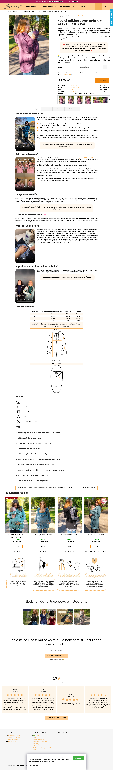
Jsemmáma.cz (13, 739)
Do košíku (103, 80)
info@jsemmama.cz (14, 735)
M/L (95, 552)
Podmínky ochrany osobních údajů (56, 662)
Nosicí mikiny (74, 85)
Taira (72, 89)
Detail (17, 547)
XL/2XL (105, 552)
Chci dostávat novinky (56, 656)
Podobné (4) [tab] (47, 109)
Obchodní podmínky (39, 746)
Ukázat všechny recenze (56, 718)
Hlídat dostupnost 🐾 (66, 74)
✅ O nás (36, 735)
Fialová (78, 87)
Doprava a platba (38, 740)
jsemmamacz (12, 741)
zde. (53, 761)
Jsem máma (103, 73)
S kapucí (73, 91)
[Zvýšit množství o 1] (92, 80)
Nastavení (34, 766)
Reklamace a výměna (40, 742)
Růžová (73, 87)
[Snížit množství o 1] (84, 80)
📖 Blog (35, 737)
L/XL (99, 552)
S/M (91, 552)
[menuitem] (32, 6)
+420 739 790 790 (14, 737)
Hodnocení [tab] (58, 109)
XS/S (86, 552)
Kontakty (36, 744)
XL (46, 552)
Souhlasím (79, 758)
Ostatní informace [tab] (72, 109)
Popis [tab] (36, 109)
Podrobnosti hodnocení (82, 16)
